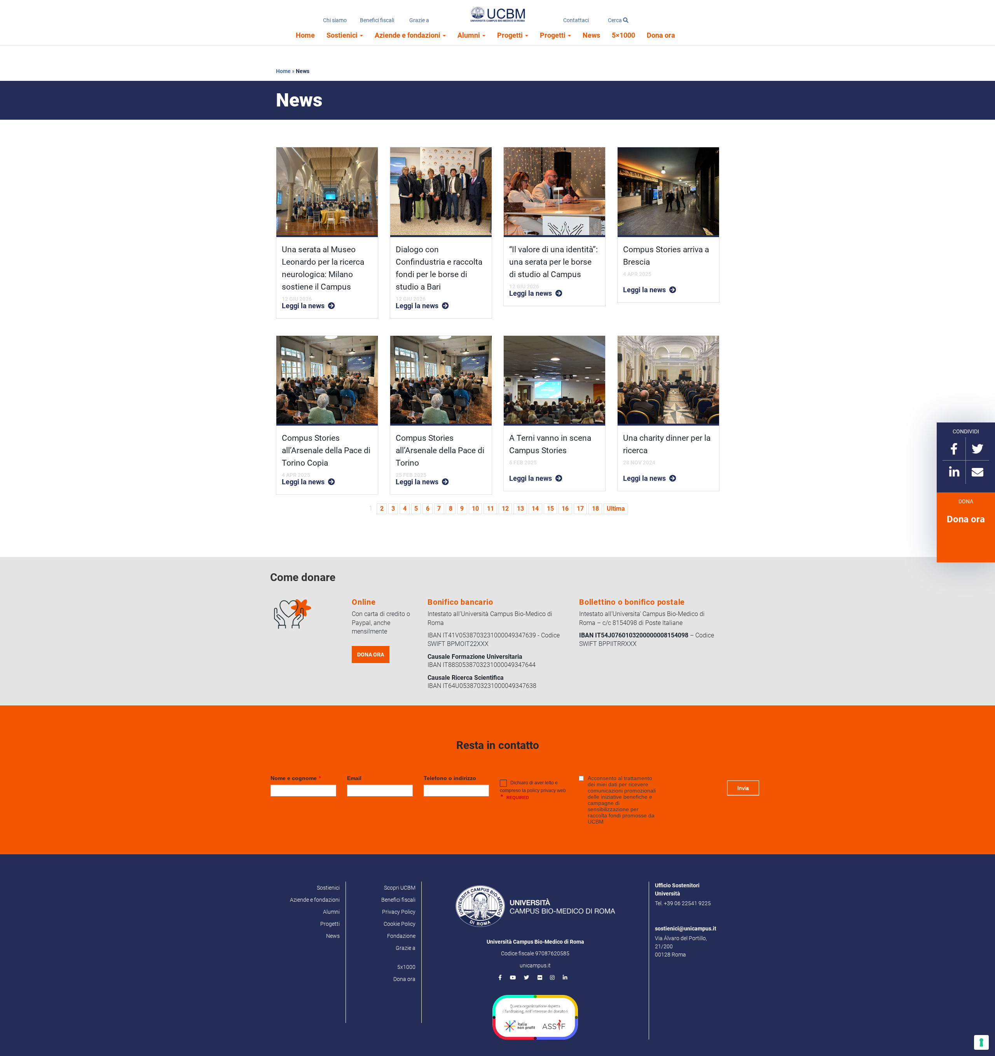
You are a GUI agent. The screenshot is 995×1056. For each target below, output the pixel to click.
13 (520, 508)
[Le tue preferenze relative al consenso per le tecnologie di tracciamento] (981, 1042)
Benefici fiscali (377, 20)
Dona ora (661, 35)
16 (565, 508)
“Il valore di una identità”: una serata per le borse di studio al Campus (553, 262)
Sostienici (342, 35)
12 (505, 508)
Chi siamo (335, 20)
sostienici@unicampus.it (685, 928)
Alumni (469, 35)
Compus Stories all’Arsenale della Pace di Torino (440, 450)
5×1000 (623, 35)
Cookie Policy (399, 924)
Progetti (510, 35)
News (591, 35)
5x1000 (406, 967)
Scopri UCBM (399, 888)
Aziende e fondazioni (408, 35)
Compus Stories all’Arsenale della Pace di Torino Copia (326, 450)
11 (490, 508)
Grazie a (419, 20)
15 (550, 508)
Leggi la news (303, 306)
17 (580, 508)
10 (475, 508)
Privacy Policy (398, 912)
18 (595, 508)
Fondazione (401, 936)
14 (535, 508)
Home (305, 35)
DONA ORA (370, 654)
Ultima (616, 508)
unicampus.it (535, 965)
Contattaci (576, 20)
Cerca (615, 20)
